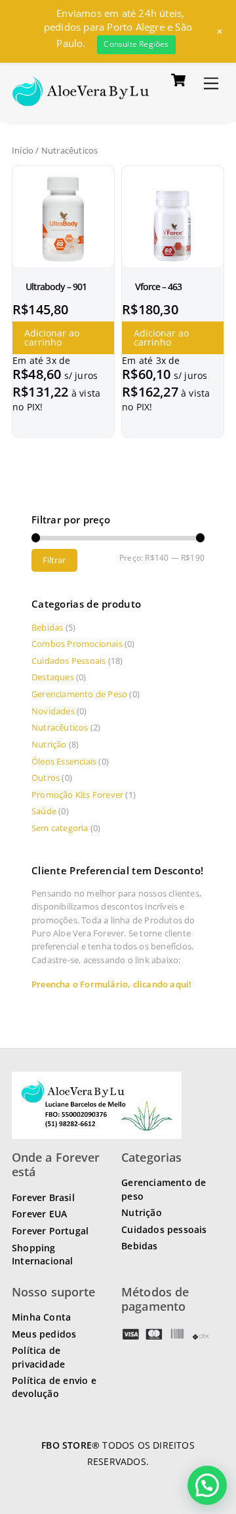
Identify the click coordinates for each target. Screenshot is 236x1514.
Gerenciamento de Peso (79, 694)
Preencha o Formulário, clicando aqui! (111, 984)
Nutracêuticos (59, 727)
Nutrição (49, 744)
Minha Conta (41, 1317)
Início (22, 150)
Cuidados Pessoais (68, 660)
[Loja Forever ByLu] (81, 99)
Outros (45, 777)
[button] (207, 1354)
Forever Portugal (50, 1231)
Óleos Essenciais (63, 761)
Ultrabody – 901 (56, 287)
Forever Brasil (43, 1197)
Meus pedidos (44, 1334)
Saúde (43, 811)
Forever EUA (39, 1214)
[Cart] (178, 80)
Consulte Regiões (136, 44)
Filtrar (54, 560)
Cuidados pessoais (163, 1229)
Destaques (52, 677)
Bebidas (47, 627)
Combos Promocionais (77, 644)
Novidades (53, 711)
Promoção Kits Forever (77, 794)
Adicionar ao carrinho (51, 337)
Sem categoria (59, 828)
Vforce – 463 (158, 287)
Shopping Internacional (42, 1254)
